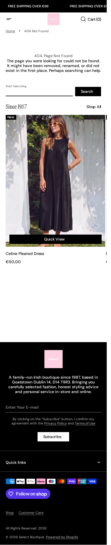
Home (10, 31)
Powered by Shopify (62, 537)
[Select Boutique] (53, 359)
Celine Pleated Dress (25, 248)
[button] (12, 19)
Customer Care (31, 512)
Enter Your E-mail (22, 407)
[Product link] (53, 186)
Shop (10, 512)
